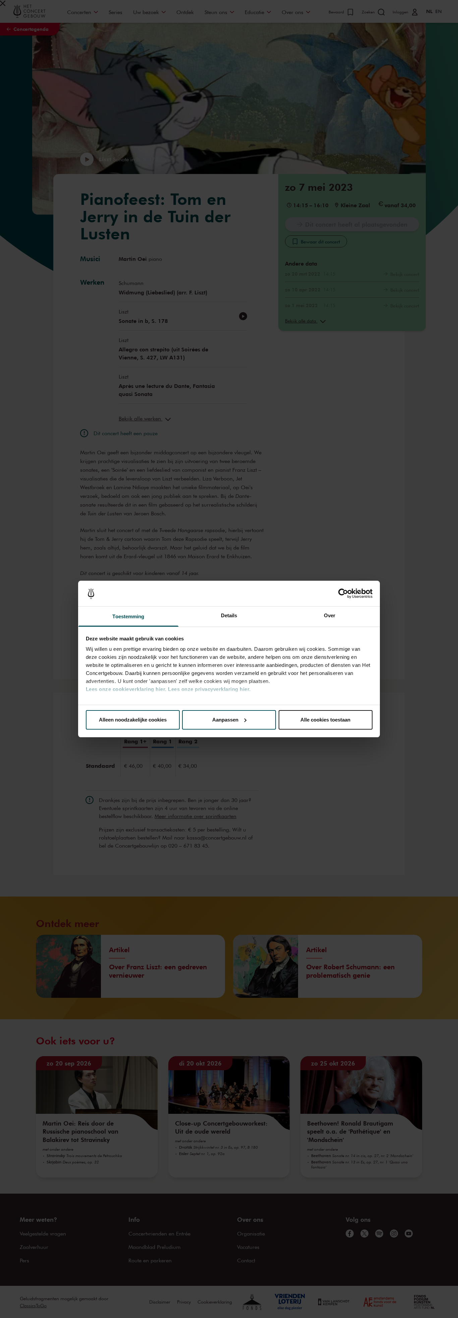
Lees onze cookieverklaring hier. (126, 689)
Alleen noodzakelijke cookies (133, 720)
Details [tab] (229, 615)
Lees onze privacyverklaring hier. (209, 689)
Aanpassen (225, 720)
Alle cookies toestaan (325, 720)
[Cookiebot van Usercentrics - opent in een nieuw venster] (343, 593)
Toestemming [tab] (128, 616)
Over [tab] (329, 615)
